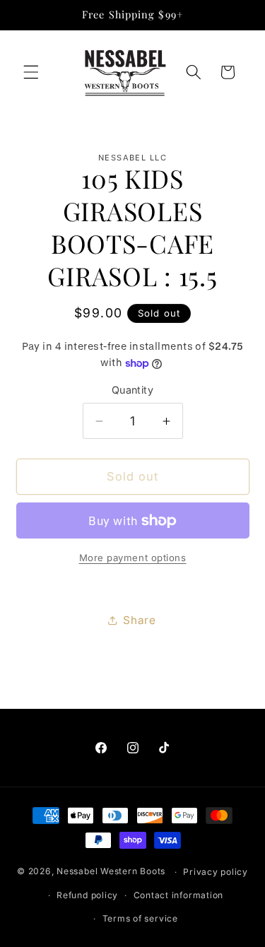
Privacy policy (215, 871)
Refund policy (87, 895)
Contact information (179, 895)
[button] (31, 72)
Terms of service (140, 918)
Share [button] (139, 620)
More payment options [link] (133, 557)
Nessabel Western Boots (111, 871)
